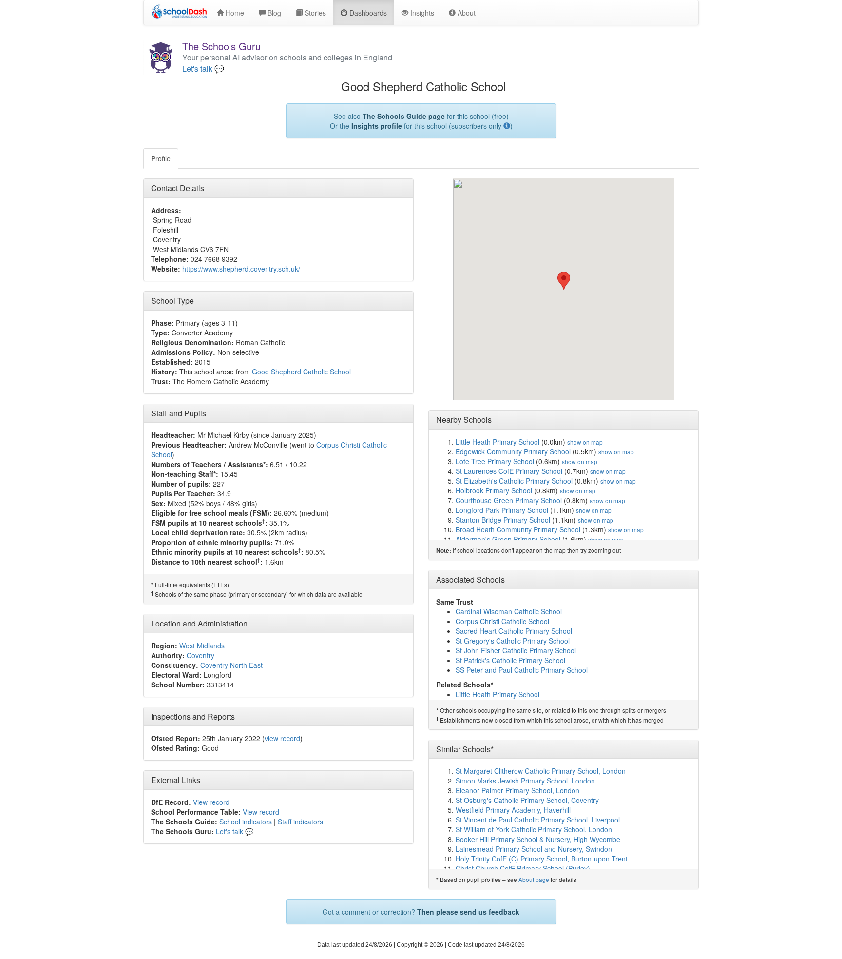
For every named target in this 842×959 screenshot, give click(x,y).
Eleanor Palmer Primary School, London (517, 790)
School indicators (245, 821)
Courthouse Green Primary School (509, 500)
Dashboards (367, 13)
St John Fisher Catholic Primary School (516, 650)
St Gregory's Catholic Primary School (513, 641)
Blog (273, 13)
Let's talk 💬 (203, 68)
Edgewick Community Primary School (513, 451)
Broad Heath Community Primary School (518, 529)
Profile (161, 158)
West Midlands (202, 645)
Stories (314, 13)
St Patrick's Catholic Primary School (510, 660)
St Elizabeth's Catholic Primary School (514, 481)
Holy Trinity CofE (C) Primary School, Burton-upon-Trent (542, 858)
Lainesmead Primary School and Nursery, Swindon (534, 849)
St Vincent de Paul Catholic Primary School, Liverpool (538, 819)
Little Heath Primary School (497, 442)
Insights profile (376, 126)
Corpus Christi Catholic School (502, 621)
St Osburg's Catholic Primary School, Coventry (527, 800)
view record (282, 738)
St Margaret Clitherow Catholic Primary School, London (541, 771)
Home (234, 13)
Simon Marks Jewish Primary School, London (525, 780)
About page (533, 879)
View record (211, 802)
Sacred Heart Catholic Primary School (514, 631)
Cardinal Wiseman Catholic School (509, 611)
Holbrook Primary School (494, 490)
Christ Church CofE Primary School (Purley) (523, 868)
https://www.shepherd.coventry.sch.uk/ (241, 269)
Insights (421, 13)
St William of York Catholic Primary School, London (534, 829)
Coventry (200, 655)
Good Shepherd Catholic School (301, 371)
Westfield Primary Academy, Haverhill (513, 810)
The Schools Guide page (404, 116)
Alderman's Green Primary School (508, 539)
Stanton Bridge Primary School (503, 520)
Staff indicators (300, 821)
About (466, 13)
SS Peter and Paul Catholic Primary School (522, 670)
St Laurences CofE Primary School (509, 471)
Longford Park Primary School (502, 510)
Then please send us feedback (468, 912)
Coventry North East (231, 665)
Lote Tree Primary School (495, 461)
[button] (563, 281)
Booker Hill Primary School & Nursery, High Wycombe (538, 839)
